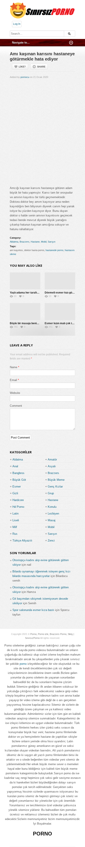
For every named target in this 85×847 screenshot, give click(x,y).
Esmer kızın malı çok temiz (61, 323)
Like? (22, 66)
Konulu (52, 506)
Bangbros (18, 473)
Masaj (51, 520)
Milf (14, 527)
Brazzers (24, 241)
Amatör (52, 459)
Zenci (51, 540)
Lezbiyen (53, 513)
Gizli (15, 493)
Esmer (16, 486)
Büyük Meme (56, 479)
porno (23, 663)
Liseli (15, 520)
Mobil (43, 241)
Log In (16, 23)
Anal (15, 466)
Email (13, 380)
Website (15, 393)
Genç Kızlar (55, 486)
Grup (51, 493)
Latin (15, 513)
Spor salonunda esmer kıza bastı (33, 610)
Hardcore (18, 500)
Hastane (35, 241)
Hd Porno (18, 506)
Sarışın (51, 241)
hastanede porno (54, 250)
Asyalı (52, 466)
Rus (14, 533)
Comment (16, 405)
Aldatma (14, 241)
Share (41, 66)
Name (13, 367)
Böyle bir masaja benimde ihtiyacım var (34, 323)
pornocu (24, 77)
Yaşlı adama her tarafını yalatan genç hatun (36, 292)
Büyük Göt (19, 479)
